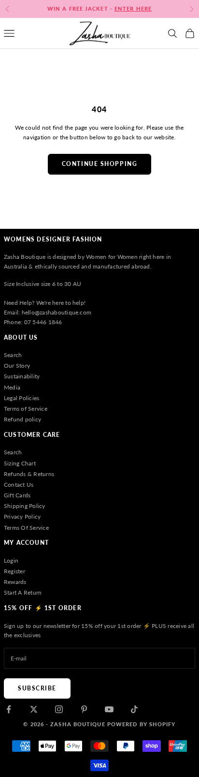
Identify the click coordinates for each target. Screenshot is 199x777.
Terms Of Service (26, 527)
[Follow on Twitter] (34, 709)
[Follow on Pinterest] (84, 709)
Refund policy (22, 419)
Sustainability (22, 376)
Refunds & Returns (29, 474)
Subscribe (37, 688)
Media (12, 387)
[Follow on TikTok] (134, 709)
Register (14, 571)
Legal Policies (21, 398)
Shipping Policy (24, 505)
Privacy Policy (22, 516)
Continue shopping (100, 163)
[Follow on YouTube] (109, 709)
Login (11, 560)
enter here (133, 8)
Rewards (15, 581)
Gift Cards (17, 495)
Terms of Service (25, 408)
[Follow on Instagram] (59, 709)
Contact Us (18, 484)
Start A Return (23, 592)
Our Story (17, 365)
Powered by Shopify (141, 724)
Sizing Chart (20, 463)
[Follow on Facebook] (9, 709)
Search (13, 355)
